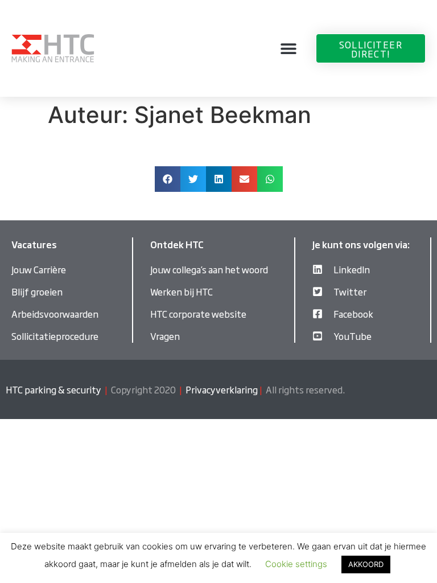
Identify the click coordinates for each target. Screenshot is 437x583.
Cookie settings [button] (296, 564)
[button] (289, 48)
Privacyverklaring (221, 389)
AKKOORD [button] (366, 564)
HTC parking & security (53, 389)
